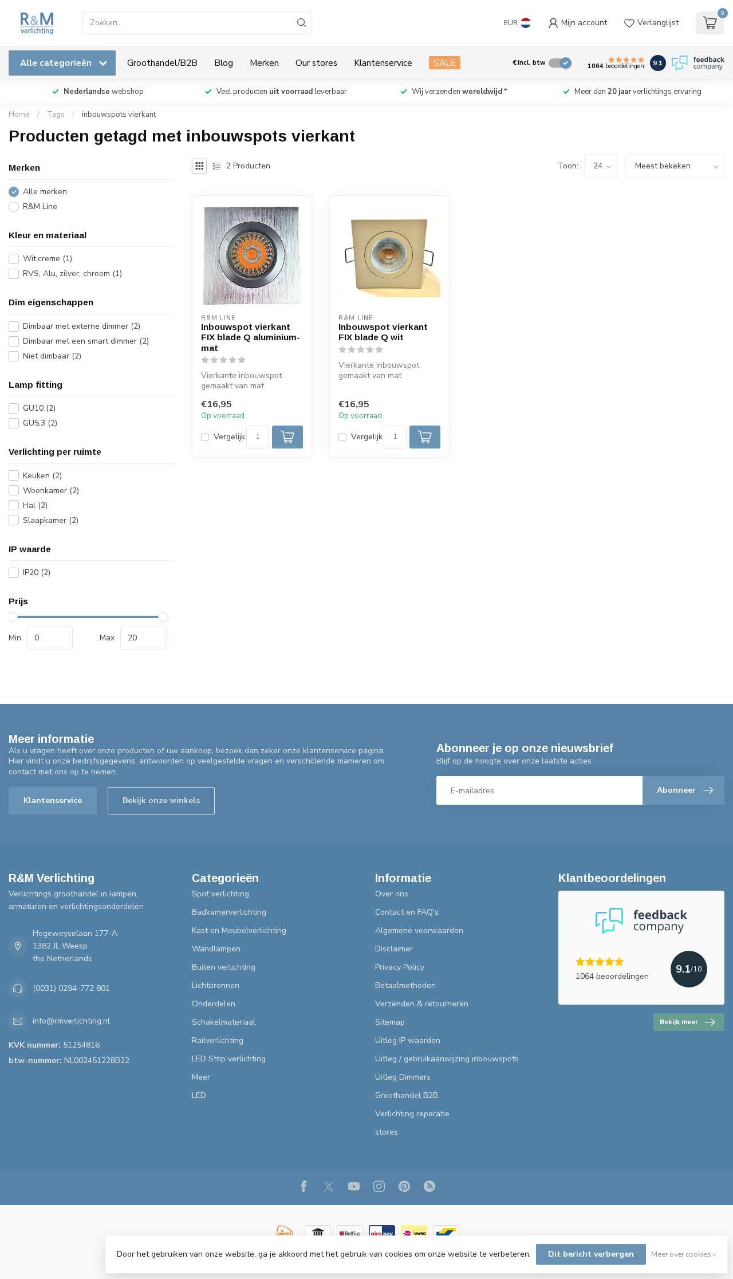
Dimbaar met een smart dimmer (86, 341)
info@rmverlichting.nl (71, 1021)
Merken (264, 63)
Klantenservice (383, 63)
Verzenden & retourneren (421, 1003)
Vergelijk (229, 436)
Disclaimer (394, 948)
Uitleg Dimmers (403, 1077)
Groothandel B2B (406, 1095)
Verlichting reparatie (412, 1113)
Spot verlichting (220, 893)
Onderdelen (213, 1003)
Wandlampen (216, 948)
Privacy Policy (399, 967)
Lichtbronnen (215, 985)
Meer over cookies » (683, 1254)
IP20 (36, 572)
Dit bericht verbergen (591, 1254)
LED (199, 1095)
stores (386, 1132)
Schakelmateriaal (223, 1022)
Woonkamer (51, 490)
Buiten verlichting (223, 967)
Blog (223, 63)
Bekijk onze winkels (161, 800)
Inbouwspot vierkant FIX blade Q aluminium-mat (250, 337)
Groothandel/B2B (162, 63)
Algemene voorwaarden (419, 930)
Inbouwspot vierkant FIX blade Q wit (383, 332)
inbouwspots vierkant (119, 114)
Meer (201, 1077)
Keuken (42, 475)
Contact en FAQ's (407, 912)
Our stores (316, 63)
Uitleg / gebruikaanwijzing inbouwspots (447, 1058)
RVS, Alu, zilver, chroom (72, 273)
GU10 (39, 408)
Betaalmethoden (405, 985)
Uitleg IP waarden (407, 1040)
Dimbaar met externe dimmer (81, 326)
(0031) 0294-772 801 (71, 988)
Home (19, 114)
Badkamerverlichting (229, 912)
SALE (445, 63)
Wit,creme (47, 258)
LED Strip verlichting (229, 1058)
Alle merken (45, 191)
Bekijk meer (679, 1021)
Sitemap (390, 1022)
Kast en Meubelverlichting (239, 930)
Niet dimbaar (52, 356)
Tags (56, 114)
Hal (35, 505)
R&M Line (40, 206)
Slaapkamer (50, 520)
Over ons (391, 893)
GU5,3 (40, 423)
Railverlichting (217, 1040)
